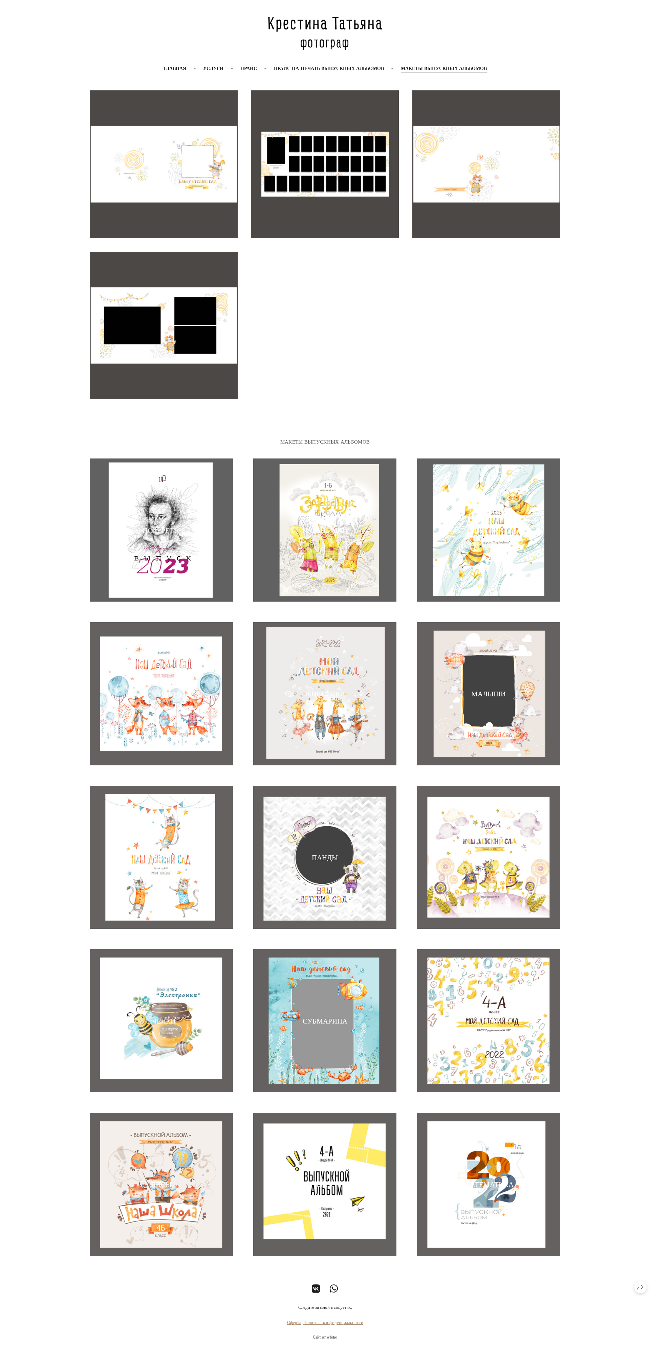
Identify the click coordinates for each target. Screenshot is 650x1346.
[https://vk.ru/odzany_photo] (316, 1288)
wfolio (332, 1337)
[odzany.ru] (325, 33)
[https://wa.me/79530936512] (334, 1288)
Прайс (248, 68)
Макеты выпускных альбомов (444, 68)
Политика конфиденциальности (333, 1322)
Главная (175, 68)
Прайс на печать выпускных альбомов (329, 68)
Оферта (294, 1322)
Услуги (213, 68)
